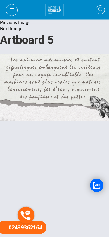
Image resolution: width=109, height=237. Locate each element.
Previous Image (15, 22)
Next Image (11, 28)
